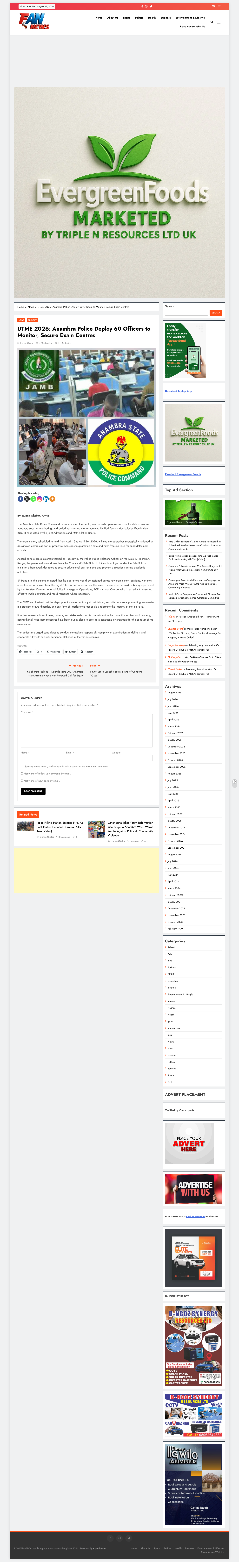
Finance (172, 1008)
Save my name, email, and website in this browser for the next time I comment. (66, 766)
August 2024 (174, 854)
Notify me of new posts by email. (42, 781)
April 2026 (173, 719)
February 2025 (175, 814)
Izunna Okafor (27, 343)
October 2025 (175, 760)
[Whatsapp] (33, 499)
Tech (170, 1082)
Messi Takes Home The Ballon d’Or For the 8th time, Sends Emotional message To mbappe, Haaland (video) (194, 633)
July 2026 (173, 699)
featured (172, 1001)
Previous (169, 524)
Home (98, 18)
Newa (171, 1042)
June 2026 (173, 706)
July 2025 (173, 780)
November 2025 (176, 753)
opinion (172, 1055)
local (170, 1035)
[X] (27, 499)
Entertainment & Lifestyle (190, 18)
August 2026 (174, 692)
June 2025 (173, 787)
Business (166, 18)
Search (169, 306)
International (174, 1028)
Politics (139, 18)
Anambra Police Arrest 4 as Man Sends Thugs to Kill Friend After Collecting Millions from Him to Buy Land (194, 569)
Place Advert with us (192, 26)
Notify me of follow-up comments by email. (47, 773)
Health (152, 18)
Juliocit (171, 616)
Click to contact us (195, 1216)
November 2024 (176, 834)
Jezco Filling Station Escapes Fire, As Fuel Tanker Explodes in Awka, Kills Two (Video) (60, 827)
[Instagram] (39, 499)
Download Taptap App (178, 391)
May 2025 (173, 794)
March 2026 (174, 726)
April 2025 (173, 800)
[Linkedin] (46, 499)
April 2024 (173, 881)
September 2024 (177, 848)
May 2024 (173, 875)
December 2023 (176, 908)
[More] (52, 499)
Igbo (170, 1021)
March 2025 (174, 807)
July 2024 (173, 861)
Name (25, 752)
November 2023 (176, 915)
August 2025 (174, 773)
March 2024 (174, 888)
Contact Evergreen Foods (183, 474)
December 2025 (176, 746)
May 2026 (173, 713)
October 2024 (175, 841)
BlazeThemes (99, 1548)
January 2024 (175, 902)
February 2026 (175, 733)
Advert (171, 947)
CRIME (171, 974)
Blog (170, 960)
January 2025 (174, 821)
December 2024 (176, 827)
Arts (170, 954)
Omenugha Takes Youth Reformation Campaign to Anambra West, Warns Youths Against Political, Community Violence (130, 829)
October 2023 (175, 922)
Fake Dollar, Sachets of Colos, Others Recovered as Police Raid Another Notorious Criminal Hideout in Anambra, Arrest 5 (194, 545)
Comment (27, 712)
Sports (126, 18)
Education (173, 981)
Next (218, 524)
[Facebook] (20, 499)
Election (172, 987)
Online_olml (174, 657)
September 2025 (177, 767)
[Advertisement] (119, 61)
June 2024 (173, 868)
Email (70, 752)
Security (32, 320)
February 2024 (175, 895)
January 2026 (175, 740)
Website (116, 752)
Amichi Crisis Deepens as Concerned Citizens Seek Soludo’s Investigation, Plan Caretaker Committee (195, 596)
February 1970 (175, 928)
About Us (112, 18)
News (21, 320)
